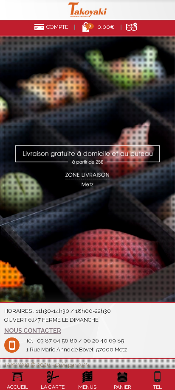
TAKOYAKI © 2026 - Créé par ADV (47, 365)
